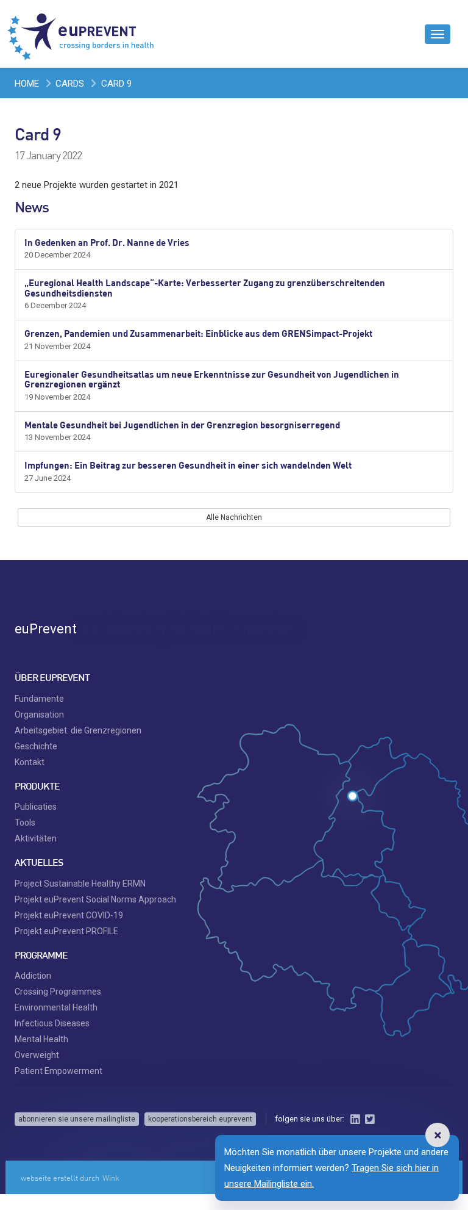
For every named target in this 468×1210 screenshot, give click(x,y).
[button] (437, 1135)
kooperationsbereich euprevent (200, 1119)
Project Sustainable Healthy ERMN (80, 883)
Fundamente (39, 699)
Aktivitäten (36, 838)
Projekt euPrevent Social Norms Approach (95, 899)
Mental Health (41, 1039)
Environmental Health (56, 1007)
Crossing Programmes (58, 991)
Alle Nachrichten (234, 517)
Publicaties (36, 807)
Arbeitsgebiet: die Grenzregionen (78, 730)
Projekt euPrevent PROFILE (66, 931)
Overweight (37, 1055)
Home (27, 83)
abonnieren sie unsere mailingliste (76, 1119)
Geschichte (36, 746)
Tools (25, 822)
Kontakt (29, 762)
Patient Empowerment (58, 1071)
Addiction (33, 976)
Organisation (39, 714)
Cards (69, 83)
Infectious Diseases (52, 1023)
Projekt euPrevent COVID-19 (69, 915)
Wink (110, 1178)
